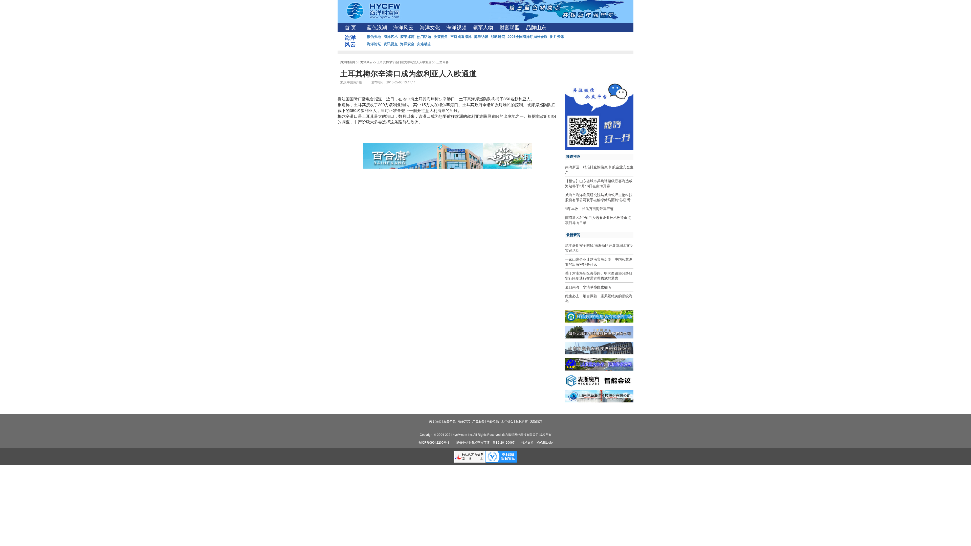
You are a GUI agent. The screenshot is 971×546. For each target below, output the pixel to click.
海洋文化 (430, 27)
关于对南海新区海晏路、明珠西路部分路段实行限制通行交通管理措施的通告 (598, 275)
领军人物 (483, 27)
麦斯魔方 (536, 421)
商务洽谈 (493, 421)
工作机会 (507, 421)
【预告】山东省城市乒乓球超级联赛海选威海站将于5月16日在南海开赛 (598, 183)
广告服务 (478, 421)
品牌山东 (536, 27)
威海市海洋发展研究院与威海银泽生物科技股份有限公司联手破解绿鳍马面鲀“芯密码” (598, 197)
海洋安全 (407, 43)
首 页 (350, 27)
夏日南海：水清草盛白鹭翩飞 (588, 286)
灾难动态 (424, 43)
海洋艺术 (391, 36)
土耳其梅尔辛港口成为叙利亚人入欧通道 (404, 62)
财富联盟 (509, 27)
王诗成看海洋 (461, 36)
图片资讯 (557, 36)
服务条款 (450, 421)
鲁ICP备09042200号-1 (433, 442)
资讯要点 (391, 43)
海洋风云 (403, 27)
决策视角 (441, 36)
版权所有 (522, 421)
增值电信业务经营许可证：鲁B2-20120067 (485, 442)
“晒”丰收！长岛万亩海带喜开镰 (589, 208)
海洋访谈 (481, 36)
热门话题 (424, 36)
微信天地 (374, 36)
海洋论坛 (374, 43)
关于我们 (435, 421)
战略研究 (498, 36)
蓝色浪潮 (377, 27)
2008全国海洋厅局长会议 (527, 36)
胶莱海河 (407, 36)
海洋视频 (456, 27)
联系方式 (464, 421)
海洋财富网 (347, 62)
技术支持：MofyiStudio (537, 442)
